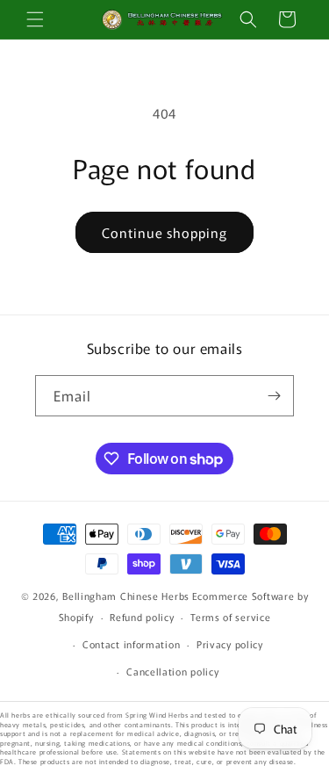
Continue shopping (164, 232)
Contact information (131, 644)
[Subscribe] (273, 395)
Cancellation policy (172, 671)
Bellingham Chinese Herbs (126, 596)
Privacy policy (230, 644)
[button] (35, 19)
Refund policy (142, 617)
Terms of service (230, 617)
